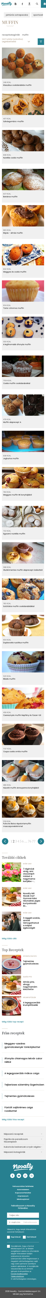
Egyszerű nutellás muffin (14, 533)
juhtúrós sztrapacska (17, 14)
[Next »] (41, 842)
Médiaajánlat (23, 1199)
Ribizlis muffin (9, 679)
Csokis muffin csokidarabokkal (16, 383)
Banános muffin (10, 196)
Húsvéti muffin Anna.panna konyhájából (21, 788)
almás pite (27, 977)
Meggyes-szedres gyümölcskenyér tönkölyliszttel (22, 1045)
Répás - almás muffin (13, 233)
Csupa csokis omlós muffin (15, 751)
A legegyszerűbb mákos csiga (21, 1073)
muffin (25, 34)
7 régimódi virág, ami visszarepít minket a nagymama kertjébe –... (29, 875)
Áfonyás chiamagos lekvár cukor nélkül (23, 1060)
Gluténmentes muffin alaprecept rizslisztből (23, 570)
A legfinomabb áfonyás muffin (17, 344)
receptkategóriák (11, 34)
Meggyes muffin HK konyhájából (17, 495)
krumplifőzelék (29, 997)
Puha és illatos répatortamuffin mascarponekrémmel (17, 825)
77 (34, 841)
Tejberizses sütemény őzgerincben (24, 1084)
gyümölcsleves (30, 956)
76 (29, 841)
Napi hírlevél (16, 1237)
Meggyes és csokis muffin (14, 272)
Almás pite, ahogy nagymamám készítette (30, 986)
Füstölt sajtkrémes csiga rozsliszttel (18, 1109)
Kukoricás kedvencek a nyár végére (22, 1147)
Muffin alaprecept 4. (12, 422)
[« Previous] (5, 842)
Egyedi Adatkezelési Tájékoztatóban (19, 1275)
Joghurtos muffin (11, 458)
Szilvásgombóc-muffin (13, 121)
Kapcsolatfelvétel (23, 1193)
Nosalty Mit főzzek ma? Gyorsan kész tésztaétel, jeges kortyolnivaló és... (31, 899)
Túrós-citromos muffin (13, 308)
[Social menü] (22, 4)
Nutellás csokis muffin (13, 157)
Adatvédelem (23, 1189)
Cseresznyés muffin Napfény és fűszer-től (22, 715)
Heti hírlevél (31, 1237)
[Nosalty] (6, 4)
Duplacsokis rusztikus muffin (15, 642)
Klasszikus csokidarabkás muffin (17, 85)
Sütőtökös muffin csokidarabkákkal (18, 606)
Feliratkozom (30, 1222)
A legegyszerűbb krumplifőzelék (31, 1003)
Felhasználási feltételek (23, 1186)
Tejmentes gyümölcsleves (31, 962)
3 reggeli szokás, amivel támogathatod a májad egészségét (31, 923)
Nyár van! (27, 863)
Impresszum (23, 1196)
